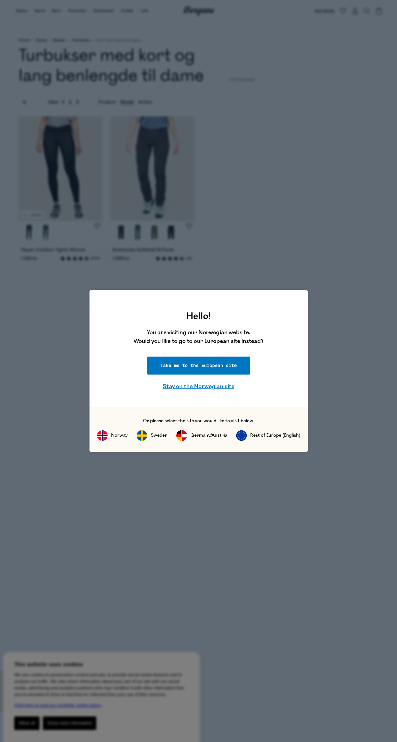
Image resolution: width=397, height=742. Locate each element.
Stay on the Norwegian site (198, 386)
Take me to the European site (198, 365)
